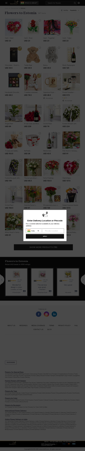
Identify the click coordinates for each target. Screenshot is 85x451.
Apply (45, 236)
